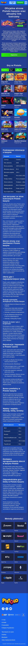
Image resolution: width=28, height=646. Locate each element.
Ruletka (4, 634)
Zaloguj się (12, 2)
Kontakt (4, 622)
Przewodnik (5, 625)
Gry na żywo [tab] (12, 70)
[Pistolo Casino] (3, 2)
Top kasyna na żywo (8, 632)
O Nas (3, 620)
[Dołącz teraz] (14, 23)
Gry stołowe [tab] (19, 70)
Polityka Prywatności (8, 628)
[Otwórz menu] (26, 2)
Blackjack (4, 637)
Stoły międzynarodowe (8, 640)
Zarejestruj (20, 2)
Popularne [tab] (5, 70)
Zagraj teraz (14, 55)
